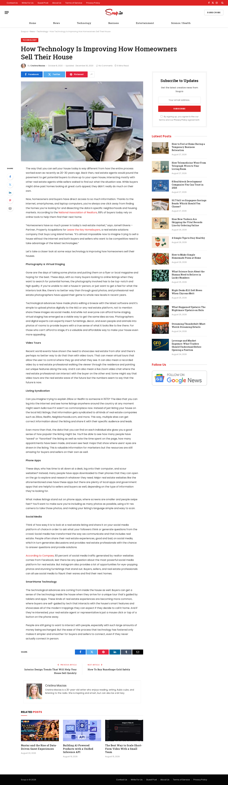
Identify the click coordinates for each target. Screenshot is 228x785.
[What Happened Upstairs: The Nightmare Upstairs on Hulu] (160, 311)
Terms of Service (73, 2)
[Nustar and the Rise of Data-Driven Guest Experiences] (40, 730)
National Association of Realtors (77, 212)
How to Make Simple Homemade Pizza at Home (186, 256)
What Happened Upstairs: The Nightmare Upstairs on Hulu (189, 309)
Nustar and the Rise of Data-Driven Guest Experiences (39, 747)
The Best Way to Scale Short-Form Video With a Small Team (123, 749)
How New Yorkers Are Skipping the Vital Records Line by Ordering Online (187, 222)
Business (113, 23)
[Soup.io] (114, 12)
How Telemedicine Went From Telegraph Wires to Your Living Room (189, 165)
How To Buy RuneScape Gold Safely (109, 669)
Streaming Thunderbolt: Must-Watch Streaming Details (189, 325)
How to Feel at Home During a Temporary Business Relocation (188, 147)
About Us (56, 2)
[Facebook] (10, 177)
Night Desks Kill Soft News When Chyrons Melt (187, 292)
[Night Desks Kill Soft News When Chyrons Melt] (160, 294)
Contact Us (12, 2)
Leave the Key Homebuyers (83, 229)
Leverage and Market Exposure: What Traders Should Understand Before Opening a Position (186, 345)
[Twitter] (10, 184)
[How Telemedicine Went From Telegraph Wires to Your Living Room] (160, 167)
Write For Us (28, 2)
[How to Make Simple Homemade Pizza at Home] (160, 259)
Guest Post (43, 2)
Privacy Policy (93, 2)
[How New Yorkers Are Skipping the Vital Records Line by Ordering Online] (160, 223)
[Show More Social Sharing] (91, 74)
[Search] (222, 3)
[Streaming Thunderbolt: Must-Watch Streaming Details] (160, 328)
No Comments (106, 65)
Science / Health (181, 23)
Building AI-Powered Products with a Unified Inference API (78, 749)
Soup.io (24, 31)
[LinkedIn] (10, 192)
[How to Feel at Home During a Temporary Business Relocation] (160, 148)
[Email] (10, 208)
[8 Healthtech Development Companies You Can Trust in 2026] (160, 186)
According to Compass (40, 555)
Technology (84, 23)
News (56, 23)
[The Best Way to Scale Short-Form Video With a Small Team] (124, 730)
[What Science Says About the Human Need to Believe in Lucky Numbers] (160, 276)
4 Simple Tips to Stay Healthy (188, 237)
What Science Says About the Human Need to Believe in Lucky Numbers (188, 274)
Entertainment (145, 23)
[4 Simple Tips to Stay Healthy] (160, 242)
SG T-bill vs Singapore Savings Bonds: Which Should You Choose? (189, 203)
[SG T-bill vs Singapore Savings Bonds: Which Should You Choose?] (160, 204)
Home (32, 23)
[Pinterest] (10, 200)
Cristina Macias (37, 65)
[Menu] (7, 12)
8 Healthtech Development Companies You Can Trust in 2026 (187, 184)
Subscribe (214, 12)
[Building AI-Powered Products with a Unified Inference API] (82, 730)
